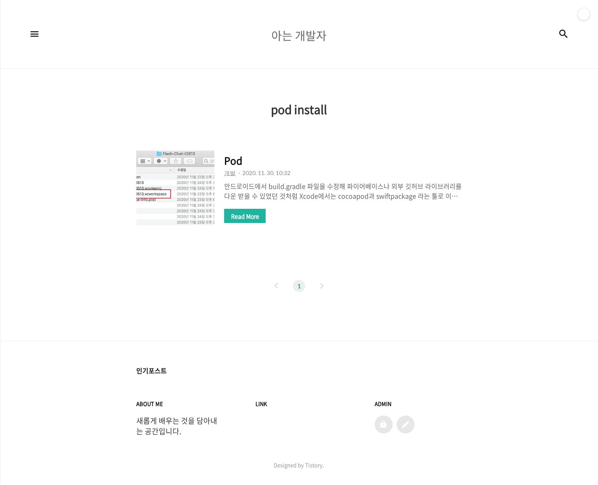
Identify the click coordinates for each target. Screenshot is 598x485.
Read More (245, 216)
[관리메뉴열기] (584, 14)
